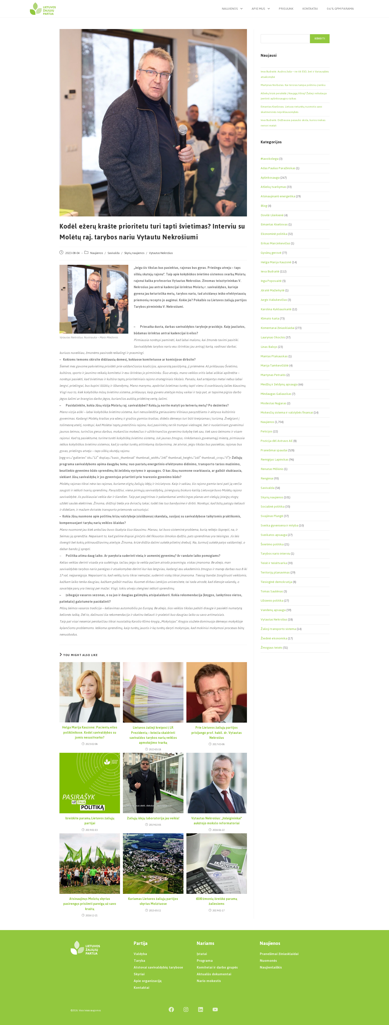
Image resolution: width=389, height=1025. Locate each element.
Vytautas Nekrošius (161, 253)
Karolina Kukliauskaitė (276, 309)
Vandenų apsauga (273, 610)
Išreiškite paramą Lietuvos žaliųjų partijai (89, 821)
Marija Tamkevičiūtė (275, 365)
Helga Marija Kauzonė (276, 262)
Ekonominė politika (274, 234)
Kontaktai (310, 9)
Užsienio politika (272, 601)
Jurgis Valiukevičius (274, 300)
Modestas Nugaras (273, 403)
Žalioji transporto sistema (278, 629)
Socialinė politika (273, 507)
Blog (264, 206)
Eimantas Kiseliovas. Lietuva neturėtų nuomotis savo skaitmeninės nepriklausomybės (291, 109)
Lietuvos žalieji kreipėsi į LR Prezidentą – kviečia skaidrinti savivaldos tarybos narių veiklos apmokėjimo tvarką (153, 735)
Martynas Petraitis (273, 375)
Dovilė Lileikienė (272, 215)
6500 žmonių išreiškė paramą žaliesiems (216, 902)
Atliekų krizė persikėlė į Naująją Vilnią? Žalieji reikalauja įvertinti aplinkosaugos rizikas (294, 96)
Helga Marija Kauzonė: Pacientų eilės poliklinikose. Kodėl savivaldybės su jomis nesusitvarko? (89, 732)
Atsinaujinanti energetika (278, 196)
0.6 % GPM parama (340, 9)
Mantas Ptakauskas (274, 356)
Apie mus (258, 9)
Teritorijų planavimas (275, 572)
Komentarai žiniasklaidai (277, 328)
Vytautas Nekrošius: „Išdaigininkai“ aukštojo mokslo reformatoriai (216, 821)
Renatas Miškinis (272, 469)
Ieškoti (319, 38)
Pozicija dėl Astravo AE (277, 441)
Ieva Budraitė (270, 271)
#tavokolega (269, 159)
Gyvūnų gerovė (271, 253)
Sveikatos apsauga (274, 535)
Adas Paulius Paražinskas (278, 168)
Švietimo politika (272, 544)
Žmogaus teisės (271, 648)
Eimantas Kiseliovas (274, 224)
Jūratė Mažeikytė (273, 290)
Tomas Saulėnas (272, 591)
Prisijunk (286, 9)
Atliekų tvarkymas (273, 187)
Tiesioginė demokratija (276, 582)
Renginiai (267, 478)
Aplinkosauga (270, 178)
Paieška (265, 31)
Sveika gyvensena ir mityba (279, 525)
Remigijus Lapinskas (274, 459)
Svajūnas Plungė (272, 516)
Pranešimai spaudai (274, 450)
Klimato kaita (270, 318)
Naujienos (230, 9)
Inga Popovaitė (271, 281)
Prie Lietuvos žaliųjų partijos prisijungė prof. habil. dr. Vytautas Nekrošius (216, 732)
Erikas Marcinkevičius (275, 243)
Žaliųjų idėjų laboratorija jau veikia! (153, 818)
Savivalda (114, 253)
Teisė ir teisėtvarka (274, 563)
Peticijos (266, 431)
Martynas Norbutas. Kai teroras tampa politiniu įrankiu (293, 85)
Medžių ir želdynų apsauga (279, 384)
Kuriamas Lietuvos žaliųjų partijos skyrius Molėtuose (153, 902)
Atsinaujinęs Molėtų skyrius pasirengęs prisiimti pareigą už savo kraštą (89, 904)
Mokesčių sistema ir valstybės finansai (287, 412)
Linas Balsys (269, 347)
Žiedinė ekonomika (274, 638)
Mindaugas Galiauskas (276, 394)
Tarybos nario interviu (275, 554)
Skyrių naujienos (134, 253)
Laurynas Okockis (273, 337)
